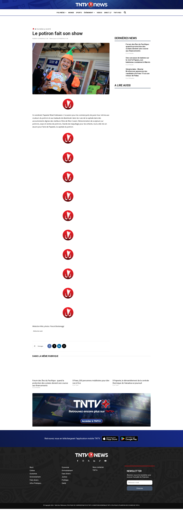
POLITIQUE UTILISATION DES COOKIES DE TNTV (125, 505)
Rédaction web (38, 331)
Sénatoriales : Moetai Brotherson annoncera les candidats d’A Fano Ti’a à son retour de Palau (137, 72)
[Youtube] (105, 461)
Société (48, 29)
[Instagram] (83, 461)
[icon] (33, 29)
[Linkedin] (59, 346)
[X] (54, 346)
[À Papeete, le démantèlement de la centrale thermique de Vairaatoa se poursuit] (132, 369)
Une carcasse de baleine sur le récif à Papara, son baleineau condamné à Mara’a (138, 60)
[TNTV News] (91, 455)
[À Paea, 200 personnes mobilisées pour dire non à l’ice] (92, 369)
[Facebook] (49, 346)
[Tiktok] (100, 461)
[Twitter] (89, 461)
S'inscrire (140, 488)
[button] (124, 12)
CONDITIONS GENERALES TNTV (101, 505)
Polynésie (40, 29)
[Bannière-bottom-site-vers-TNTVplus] (91, 426)
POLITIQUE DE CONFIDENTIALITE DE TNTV (79, 505)
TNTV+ (95, 470)
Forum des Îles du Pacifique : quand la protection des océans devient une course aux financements (138, 47)
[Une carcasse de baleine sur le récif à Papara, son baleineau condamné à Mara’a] (120, 61)
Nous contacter (98, 467)
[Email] (64, 346)
